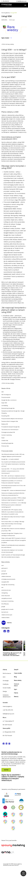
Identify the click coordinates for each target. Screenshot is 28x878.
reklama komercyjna (6, 614)
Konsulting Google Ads (7, 443)
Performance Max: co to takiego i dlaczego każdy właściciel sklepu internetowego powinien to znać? (12, 523)
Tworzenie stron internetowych (9, 429)
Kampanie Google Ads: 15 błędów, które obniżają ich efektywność (11, 534)
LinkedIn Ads (4, 440)
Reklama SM (4, 424)
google (3, 606)
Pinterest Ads (5, 446)
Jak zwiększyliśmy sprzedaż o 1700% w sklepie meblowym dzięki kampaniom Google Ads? (13, 499)
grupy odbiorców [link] (16, 213)
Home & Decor (16, 684)
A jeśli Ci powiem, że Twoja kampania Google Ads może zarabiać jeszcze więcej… (13, 556)
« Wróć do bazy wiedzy (7, 44)
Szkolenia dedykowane (6, 695)
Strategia (6, 680)
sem (2, 565)
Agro (15, 689)
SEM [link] (2, 70)
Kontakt (5, 702)
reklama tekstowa (6, 576)
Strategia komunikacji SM (8, 432)
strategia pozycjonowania (8, 579)
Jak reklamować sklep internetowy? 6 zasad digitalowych (12, 518)
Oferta (5, 669)
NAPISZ (6, 769)
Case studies (18, 673)
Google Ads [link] (4, 119)
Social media (7, 688)
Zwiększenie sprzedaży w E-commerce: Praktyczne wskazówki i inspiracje (11, 481)
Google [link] (6, 235)
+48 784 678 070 (8, 710)
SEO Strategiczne (6, 394)
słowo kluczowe (5, 595)
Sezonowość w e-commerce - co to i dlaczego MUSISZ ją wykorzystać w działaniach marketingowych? (13, 505)
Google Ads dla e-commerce (8, 400)
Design (5, 691)
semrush (3, 571)
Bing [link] (19, 335)
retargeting (4, 592)
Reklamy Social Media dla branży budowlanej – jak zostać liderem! (13, 546)
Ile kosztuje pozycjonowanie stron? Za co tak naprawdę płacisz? (13, 486)
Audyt (3, 437)
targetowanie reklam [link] (10, 208)
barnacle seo (4, 612)
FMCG (16, 693)
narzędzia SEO (5, 582)
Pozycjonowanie (5, 397)
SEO (2, 391)
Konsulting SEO (5, 415)
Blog (15, 676)
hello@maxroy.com (22, 1)
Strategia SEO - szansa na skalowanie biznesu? (13, 490)
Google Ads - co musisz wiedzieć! (10, 459)
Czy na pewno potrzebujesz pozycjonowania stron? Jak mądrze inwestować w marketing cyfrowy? (13, 464)
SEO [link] (16, 94)
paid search (4, 568)
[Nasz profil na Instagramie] (9, 744)
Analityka (5, 684)
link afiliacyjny (5, 603)
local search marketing (7, 601)
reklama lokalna (5, 617)
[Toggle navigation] (25, 5)
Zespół (16, 669)
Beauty (16, 696)
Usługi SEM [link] (4, 53)
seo (2, 587)
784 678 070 (6, 1)
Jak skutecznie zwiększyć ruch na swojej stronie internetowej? (12, 551)
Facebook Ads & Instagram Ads (9, 421)
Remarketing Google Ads (8, 408)
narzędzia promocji (6, 598)
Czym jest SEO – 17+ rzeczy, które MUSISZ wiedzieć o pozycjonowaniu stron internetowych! (12, 471)
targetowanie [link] (15, 202)
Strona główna (5, 12)
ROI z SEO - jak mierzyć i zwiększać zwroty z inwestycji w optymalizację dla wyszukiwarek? (13, 477)
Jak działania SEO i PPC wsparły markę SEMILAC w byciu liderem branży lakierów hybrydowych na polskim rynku (12, 512)
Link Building (4, 405)
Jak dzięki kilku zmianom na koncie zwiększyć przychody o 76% (13, 529)
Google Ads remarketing (7, 584)
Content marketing (6, 435)
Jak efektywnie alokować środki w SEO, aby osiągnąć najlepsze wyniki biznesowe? (12, 455)
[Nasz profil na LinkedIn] (6, 744)
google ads (4, 573)
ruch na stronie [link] (7, 321)
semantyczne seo (6, 590)
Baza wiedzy (17, 680)
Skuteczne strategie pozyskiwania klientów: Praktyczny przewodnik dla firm (12, 494)
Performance (7, 673)
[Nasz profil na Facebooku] (3, 744)
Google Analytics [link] (9, 233)
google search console (7, 609)
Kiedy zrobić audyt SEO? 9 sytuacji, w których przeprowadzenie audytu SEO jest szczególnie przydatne (13, 540)
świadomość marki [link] (9, 274)
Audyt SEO (4, 402)
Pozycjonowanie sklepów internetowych (12, 418)
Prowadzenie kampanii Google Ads (10, 426)
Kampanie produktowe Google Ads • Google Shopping (12, 412)
